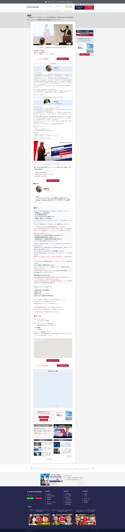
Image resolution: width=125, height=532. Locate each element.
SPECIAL (50, 6)
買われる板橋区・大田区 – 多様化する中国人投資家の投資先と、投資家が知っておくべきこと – (47, 454)
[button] (35, 389)
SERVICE (43, 6)
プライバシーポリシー (95, 530)
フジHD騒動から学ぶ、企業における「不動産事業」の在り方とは (47, 449)
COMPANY (58, 6)
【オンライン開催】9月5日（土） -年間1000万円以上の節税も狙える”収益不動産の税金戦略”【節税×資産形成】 (66, 444)
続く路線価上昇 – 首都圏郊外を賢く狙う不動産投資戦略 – (47, 444)
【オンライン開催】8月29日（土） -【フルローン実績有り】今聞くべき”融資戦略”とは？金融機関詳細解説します (66, 451)
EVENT (29, 15)
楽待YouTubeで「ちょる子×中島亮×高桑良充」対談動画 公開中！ (60, 1)
